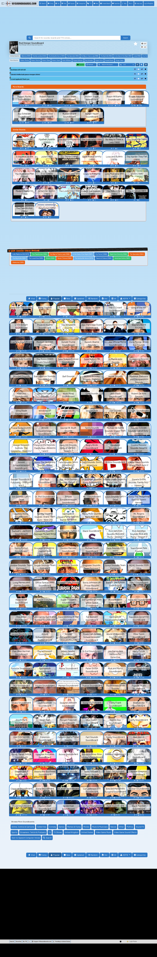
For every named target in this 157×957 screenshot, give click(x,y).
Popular (72, 3)
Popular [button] (56, 298)
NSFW (125, 298)
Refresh (92, 65)
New (96, 3)
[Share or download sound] (135, 69)
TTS (90, 3)
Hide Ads (139, 3)
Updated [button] (80, 298)
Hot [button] (105, 298)
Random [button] (94, 298)
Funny (51, 3)
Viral (65, 3)
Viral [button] (33, 298)
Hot (58, 3)
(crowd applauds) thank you (19, 79)
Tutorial (81, 64)
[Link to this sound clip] (142, 69)
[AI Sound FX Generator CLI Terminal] (29, 941)
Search (44, 3)
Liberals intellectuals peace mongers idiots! (25, 74)
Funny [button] (43, 298)
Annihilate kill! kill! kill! (18, 70)
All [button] (115, 298)
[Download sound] (138, 69)
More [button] (130, 3)
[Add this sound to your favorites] (145, 69)
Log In (148, 3)
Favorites (117, 3)
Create (106, 3)
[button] (135, 44)
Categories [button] (141, 298)
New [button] (68, 298)
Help (125, 3)
